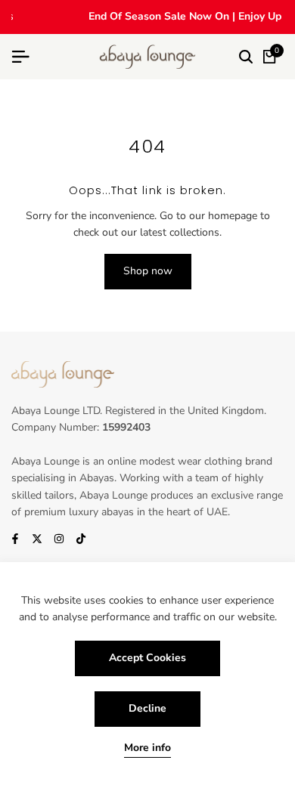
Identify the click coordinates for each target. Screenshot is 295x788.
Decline (147, 708)
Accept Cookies (147, 657)
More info (147, 748)
